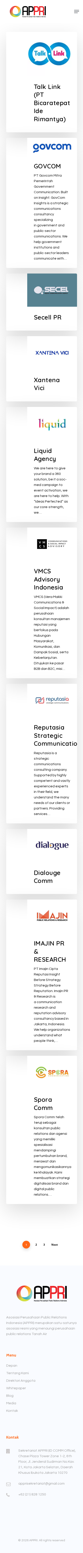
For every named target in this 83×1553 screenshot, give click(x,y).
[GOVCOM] (41, 203)
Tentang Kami (17, 1373)
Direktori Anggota (20, 1380)
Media (11, 1403)
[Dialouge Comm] (41, 861)
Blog (10, 1395)
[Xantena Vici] (41, 368)
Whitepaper (16, 1388)
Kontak (12, 1410)
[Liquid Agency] (41, 464)
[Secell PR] (41, 302)
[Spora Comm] (41, 1130)
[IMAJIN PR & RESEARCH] (41, 975)
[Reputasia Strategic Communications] (41, 753)
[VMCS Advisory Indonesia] (41, 603)
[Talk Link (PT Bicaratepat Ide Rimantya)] (41, 82)
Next (54, 1245)
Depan (11, 1365)
